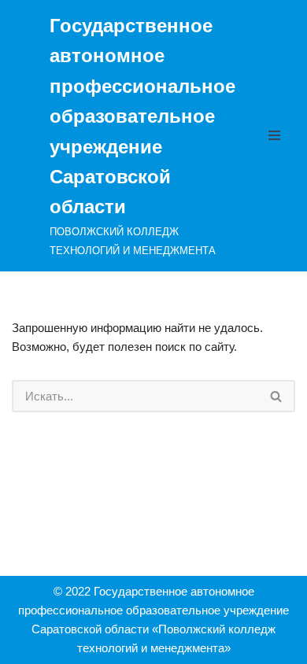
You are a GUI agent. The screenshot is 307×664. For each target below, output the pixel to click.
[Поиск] (276, 396)
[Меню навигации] (278, 135)
